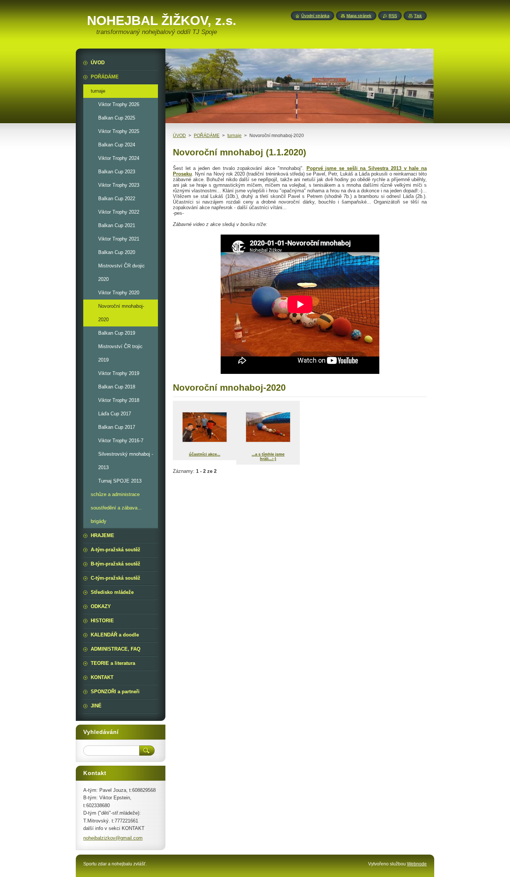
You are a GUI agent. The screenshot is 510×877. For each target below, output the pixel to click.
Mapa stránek (358, 15)
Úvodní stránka (315, 15)
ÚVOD (179, 135)
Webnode (417, 864)
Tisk (418, 15)
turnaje (234, 135)
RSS (393, 15)
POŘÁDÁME (207, 135)
